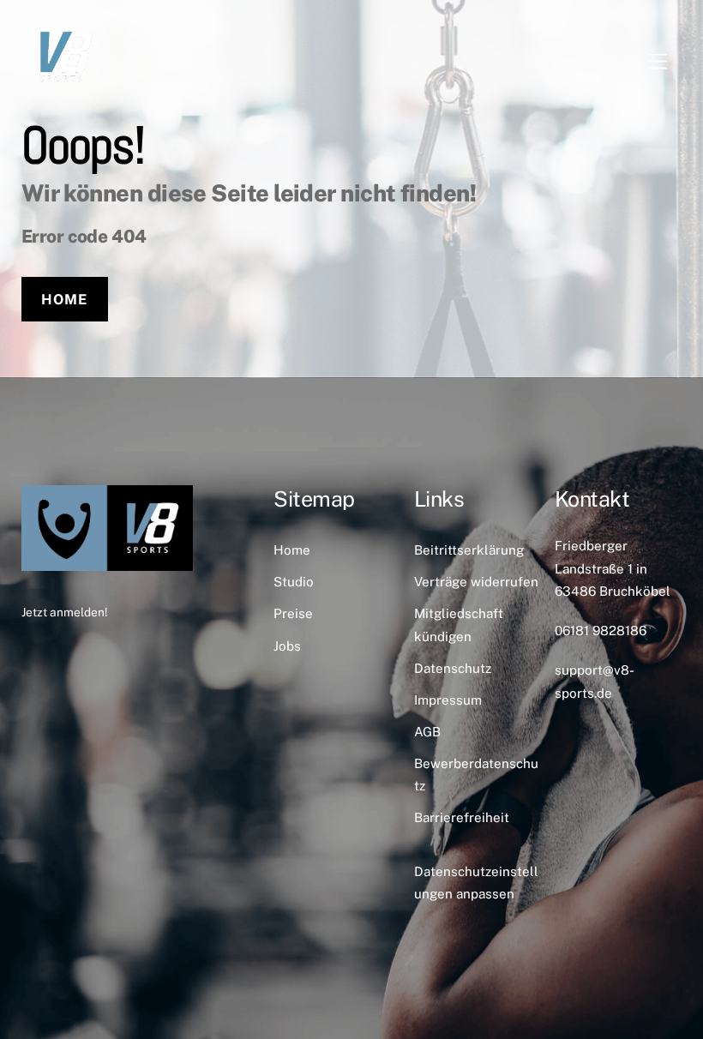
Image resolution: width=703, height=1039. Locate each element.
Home (64, 299)
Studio (293, 581)
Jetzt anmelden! (64, 612)
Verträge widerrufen (476, 581)
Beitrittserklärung (469, 550)
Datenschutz (452, 668)
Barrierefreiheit (461, 817)
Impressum (448, 700)
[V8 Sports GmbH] (64, 92)
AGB (427, 731)
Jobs (287, 646)
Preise (293, 613)
